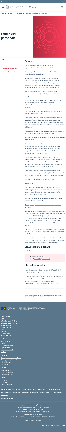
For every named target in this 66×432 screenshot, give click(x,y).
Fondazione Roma (6, 335)
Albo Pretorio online (29, 389)
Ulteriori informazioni (8, 72)
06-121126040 (41, 257)
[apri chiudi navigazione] (3, 7)
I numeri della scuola (7, 350)
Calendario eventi (6, 384)
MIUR (2, 319)
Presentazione (5, 341)
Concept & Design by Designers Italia (53, 425)
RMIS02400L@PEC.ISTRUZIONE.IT (24, 416)
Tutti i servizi (4, 364)
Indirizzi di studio (6, 362)
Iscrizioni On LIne (6, 327)
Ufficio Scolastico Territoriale (9, 323)
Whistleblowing (5, 333)
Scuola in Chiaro (6, 325)
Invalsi (3, 329)
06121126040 (30, 414)
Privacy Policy (45, 392)
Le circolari (4, 382)
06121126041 (38, 414)
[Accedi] (63, 1)
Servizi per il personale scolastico (11, 358)
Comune (3, 331)
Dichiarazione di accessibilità (10, 392)
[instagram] (12, 398)
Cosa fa (4, 65)
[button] (11, 60)
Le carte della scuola (7, 345)
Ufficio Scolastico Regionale (9, 321)
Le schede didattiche (7, 372)
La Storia (3, 352)
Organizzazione (5, 348)
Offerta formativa (6, 370)
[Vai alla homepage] (7, 7)
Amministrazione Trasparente (10, 389)
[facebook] (9, 398)
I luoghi (3, 343)
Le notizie (4, 380)
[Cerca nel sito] (62, 7)
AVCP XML (41, 389)
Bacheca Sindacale (54, 389)
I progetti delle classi (7, 374)
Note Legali (4, 395)
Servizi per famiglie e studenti (10, 360)
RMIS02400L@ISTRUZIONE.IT (46, 416)
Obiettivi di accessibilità (30, 392)
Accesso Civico (57, 392)
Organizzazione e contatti (10, 68)
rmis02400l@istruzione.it (42, 259)
